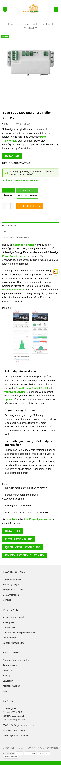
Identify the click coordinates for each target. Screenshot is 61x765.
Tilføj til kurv (29, 206)
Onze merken (9, 637)
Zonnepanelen (10, 665)
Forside (12, 24)
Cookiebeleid (9, 627)
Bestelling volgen (11, 584)
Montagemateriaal (11, 686)
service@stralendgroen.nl (15, 735)
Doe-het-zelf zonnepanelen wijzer (19, 632)
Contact (7, 600)
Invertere (24, 24)
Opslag (35, 24)
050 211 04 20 (9, 725)
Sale (5, 691)
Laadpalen (8, 680)
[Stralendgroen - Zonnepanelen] (30, 9)
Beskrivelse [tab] (9, 225)
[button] (5, 9)
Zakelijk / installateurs (13, 643)
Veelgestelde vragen (13, 589)
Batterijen (7, 675)
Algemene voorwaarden (14, 617)
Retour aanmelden (12, 579)
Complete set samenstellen (16, 660)
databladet (12, 519)
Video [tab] (5, 231)
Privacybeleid (9, 622)
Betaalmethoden (11, 594)
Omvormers (9, 670)
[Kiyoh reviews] (55, 271)
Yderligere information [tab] (16, 237)
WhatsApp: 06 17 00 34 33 (15, 730)
